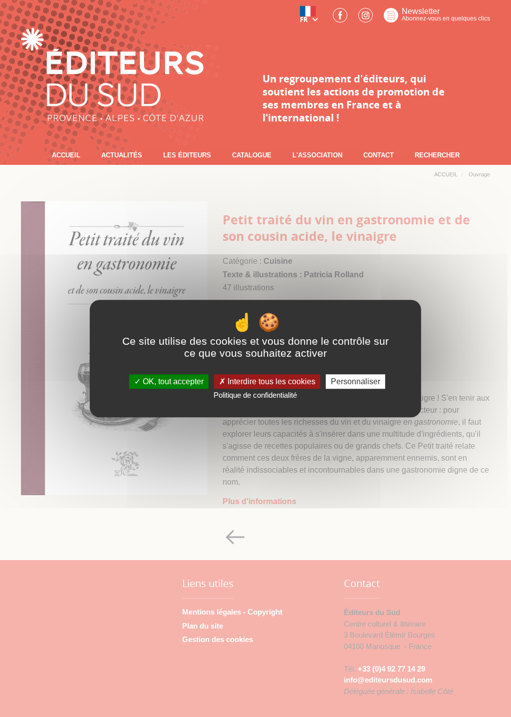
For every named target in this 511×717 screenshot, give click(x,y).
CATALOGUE (251, 155)
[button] (311, 18)
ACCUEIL (66, 155)
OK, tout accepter (172, 381)
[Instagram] (365, 18)
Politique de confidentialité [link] (255, 395)
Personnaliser (355, 381)
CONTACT (378, 155)
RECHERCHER (437, 155)
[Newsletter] (391, 18)
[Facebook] (340, 18)
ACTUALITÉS (121, 155)
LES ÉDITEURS (187, 155)
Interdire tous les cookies (270, 381)
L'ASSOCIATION (317, 155)
